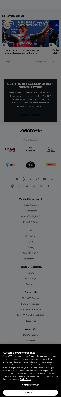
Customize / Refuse (30, 385)
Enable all (30, 392)
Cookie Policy (25, 379)
